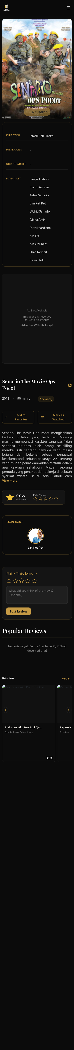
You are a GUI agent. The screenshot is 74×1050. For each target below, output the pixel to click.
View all (66, 678)
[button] (5, 710)
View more (10, 481)
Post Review (18, 611)
